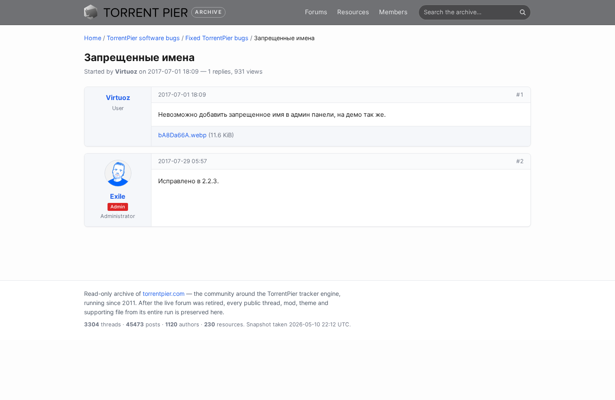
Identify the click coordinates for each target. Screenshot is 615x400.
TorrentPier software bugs (143, 37)
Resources (353, 12)
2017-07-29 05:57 (182, 161)
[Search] (522, 12)
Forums (316, 12)
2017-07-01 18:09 (182, 94)
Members (393, 12)
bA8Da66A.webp (182, 134)
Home (92, 37)
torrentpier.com (163, 293)
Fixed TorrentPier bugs (217, 37)
